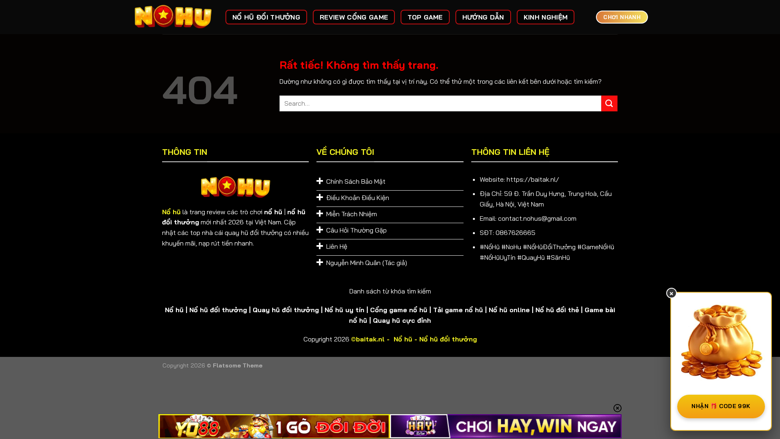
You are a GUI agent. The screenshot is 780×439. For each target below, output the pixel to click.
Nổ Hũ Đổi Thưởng (266, 17)
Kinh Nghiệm (546, 17)
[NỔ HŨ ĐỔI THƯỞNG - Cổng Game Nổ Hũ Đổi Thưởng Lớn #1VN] (172, 17)
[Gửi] (609, 103)
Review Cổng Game (354, 17)
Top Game (425, 17)
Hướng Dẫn (483, 17)
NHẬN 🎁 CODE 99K (720, 406)
